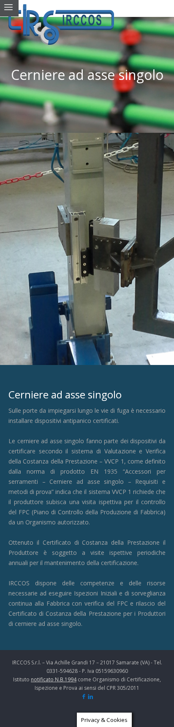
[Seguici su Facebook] (84, 697)
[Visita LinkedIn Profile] (90, 697)
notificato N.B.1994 (53, 679)
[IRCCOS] (61, 24)
